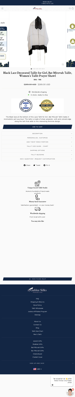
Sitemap (37, 315)
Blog (37, 328)
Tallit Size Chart (37, 331)
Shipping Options (37, 150)
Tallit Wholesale (37, 308)
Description (37, 133)
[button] (70, 392)
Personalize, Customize (37, 138)
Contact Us (37, 324)
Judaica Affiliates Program (37, 311)
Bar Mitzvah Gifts (37, 351)
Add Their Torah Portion (37, 142)
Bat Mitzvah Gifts (37, 347)
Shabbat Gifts (37, 344)
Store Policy (37, 305)
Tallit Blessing (37, 154)
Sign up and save (37, 363)
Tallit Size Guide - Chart (37, 146)
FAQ (37, 299)
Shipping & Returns (37, 302)
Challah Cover (37, 357)
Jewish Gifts (37, 341)
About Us (37, 321)
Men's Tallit (37, 334)
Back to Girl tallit (39, 278)
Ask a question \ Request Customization (37, 159)
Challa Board (37, 354)
